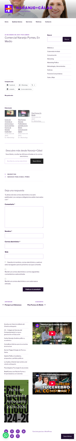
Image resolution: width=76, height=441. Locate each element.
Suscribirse (37, 161)
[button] (6, 435)
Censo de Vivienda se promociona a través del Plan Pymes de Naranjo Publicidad (9, 125)
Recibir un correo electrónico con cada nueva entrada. (21, 282)
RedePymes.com (9, 371)
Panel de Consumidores (54, 74)
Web (6, 252)
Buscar (49, 35)
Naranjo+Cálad (34, 8)
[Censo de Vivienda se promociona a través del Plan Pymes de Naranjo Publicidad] (10, 113)
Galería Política (9, 356)
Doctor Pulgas (8, 350)
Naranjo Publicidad (16, 177)
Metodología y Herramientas (56, 66)
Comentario (10, 204)
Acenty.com (8, 324)
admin (26, 34)
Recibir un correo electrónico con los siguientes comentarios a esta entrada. (22, 273)
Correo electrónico (12, 242)
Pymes (27, 177)
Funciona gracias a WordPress (42, 431)
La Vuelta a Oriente (10, 362)
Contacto (48, 22)
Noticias (38, 22)
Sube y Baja (51, 77)
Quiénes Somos (17, 22)
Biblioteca (50, 48)
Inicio (6, 22)
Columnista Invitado (53, 51)
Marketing (12, 174)
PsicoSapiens (8, 368)
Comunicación (52, 55)
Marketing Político (53, 62)
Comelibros (7, 344)
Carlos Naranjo (9, 338)
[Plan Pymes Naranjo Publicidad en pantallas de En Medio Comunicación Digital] (23, 113)
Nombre (8, 231)
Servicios (29, 22)
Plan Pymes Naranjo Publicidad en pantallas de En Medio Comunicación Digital (23, 125)
